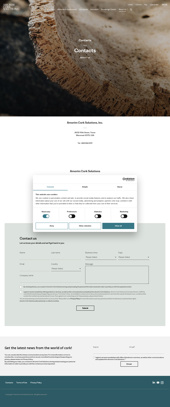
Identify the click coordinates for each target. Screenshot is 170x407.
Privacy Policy (75, 299)
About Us (122, 9)
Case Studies (154, 4)
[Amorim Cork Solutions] (11, 6)
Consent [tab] (50, 187)
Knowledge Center (108, 9)
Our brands (83, 9)
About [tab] (119, 187)
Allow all (118, 226)
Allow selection (85, 226)
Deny (52, 226)
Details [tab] (85, 187)
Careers (130, 4)
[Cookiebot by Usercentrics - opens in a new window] (124, 179)
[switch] (72, 216)
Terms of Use (21, 383)
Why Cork (51, 9)
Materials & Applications (66, 9)
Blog (145, 4)
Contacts (139, 4)
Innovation (94, 9)
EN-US (164, 5)
